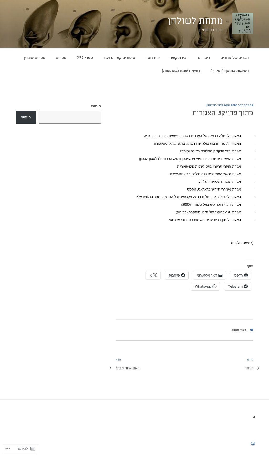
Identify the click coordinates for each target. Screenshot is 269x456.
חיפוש (96, 106)
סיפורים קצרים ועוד (119, 58)
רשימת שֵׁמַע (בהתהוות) (181, 70)
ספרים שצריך (34, 58)
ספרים (61, 58)
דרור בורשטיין (214, 105)
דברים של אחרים (234, 58)
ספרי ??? (85, 58)
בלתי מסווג (239, 330)
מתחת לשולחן (195, 21)
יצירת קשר (179, 58)
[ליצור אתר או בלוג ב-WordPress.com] (253, 444)
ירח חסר (153, 58)
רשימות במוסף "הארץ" (229, 70)
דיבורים (204, 58)
